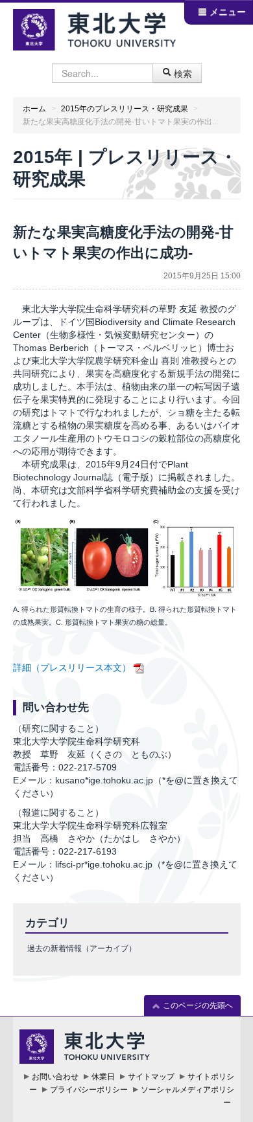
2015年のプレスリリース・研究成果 (124, 108)
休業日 (103, 1076)
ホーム (34, 108)
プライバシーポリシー (89, 1089)
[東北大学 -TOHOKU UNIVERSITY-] (94, 28)
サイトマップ (151, 1076)
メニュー (226, 11)
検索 (181, 73)
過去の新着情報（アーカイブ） (81, 948)
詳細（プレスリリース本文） (72, 667)
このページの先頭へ (197, 1005)
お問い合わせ (55, 1076)
